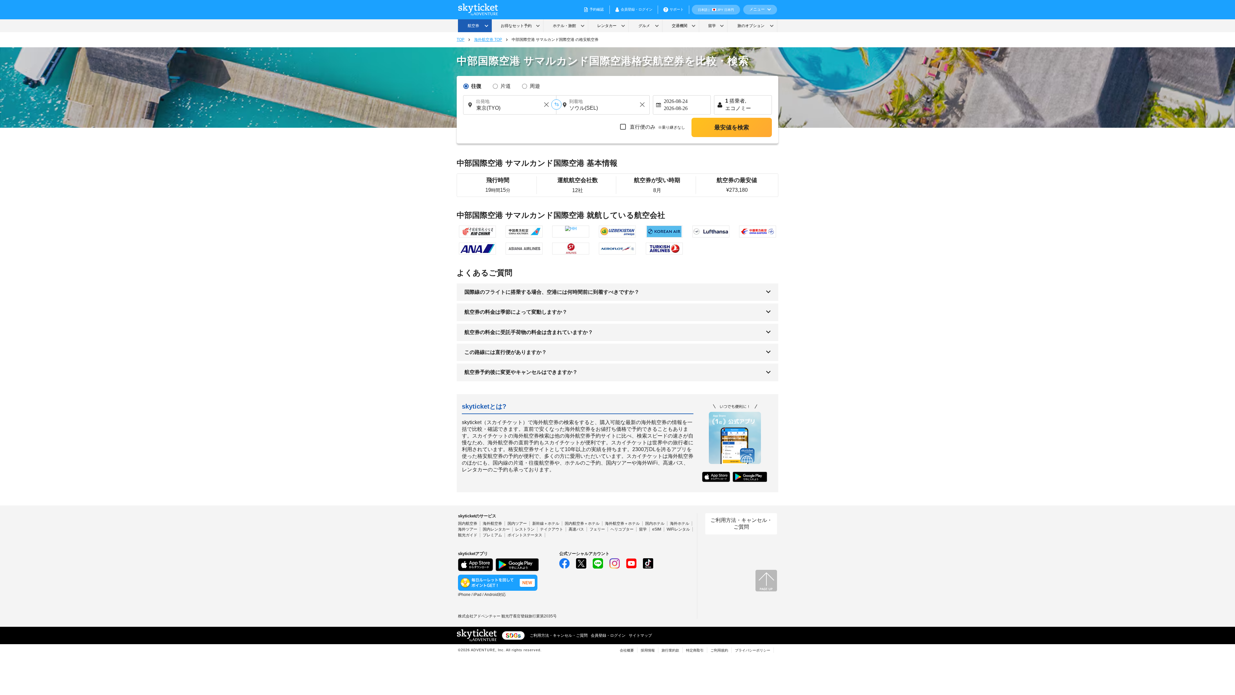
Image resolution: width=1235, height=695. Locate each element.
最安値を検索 (731, 127)
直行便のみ (656, 127)
